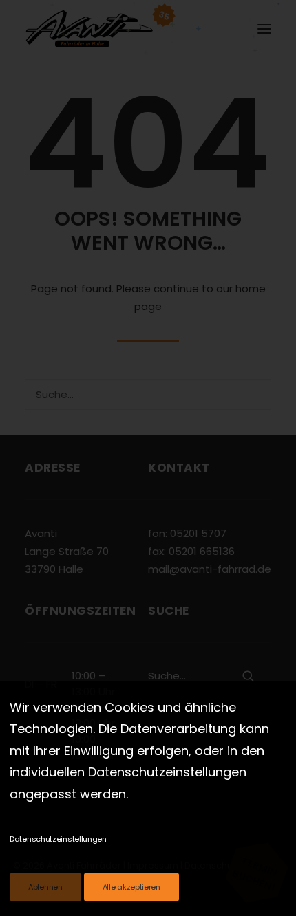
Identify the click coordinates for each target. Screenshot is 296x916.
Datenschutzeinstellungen (58, 838)
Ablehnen (45, 887)
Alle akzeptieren (131, 887)
